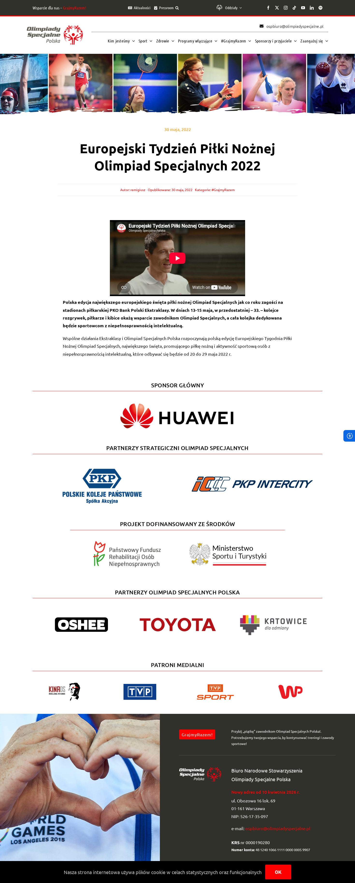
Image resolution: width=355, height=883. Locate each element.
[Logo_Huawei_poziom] (177, 399)
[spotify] (320, 8)
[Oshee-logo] (81, 619)
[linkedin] (312, 8)
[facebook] (268, 8)
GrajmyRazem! (74, 7)
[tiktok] (294, 8)
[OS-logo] (55, 27)
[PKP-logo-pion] (102, 468)
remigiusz (137, 190)
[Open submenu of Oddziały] (239, 7)
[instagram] (286, 8)
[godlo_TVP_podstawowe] (139, 685)
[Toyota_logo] (177, 617)
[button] (177, 7)
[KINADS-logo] (64, 684)
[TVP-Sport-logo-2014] (215, 686)
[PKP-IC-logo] (252, 473)
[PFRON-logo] (127, 543)
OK (278, 872)
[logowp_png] (290, 686)
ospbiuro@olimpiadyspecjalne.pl (277, 828)
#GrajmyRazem (223, 190)
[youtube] (303, 8)
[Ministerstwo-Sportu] (228, 544)
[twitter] (277, 8)
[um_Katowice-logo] (273, 611)
